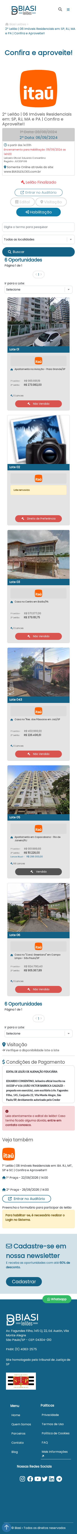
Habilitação (40, 212)
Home (15, 1415)
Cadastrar (24, 1281)
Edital (24, 202)
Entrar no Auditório (29, 1198)
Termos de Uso (53, 1424)
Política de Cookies (56, 1433)
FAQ (45, 1442)
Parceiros (18, 1433)
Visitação (52, 202)
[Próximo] (41, 274)
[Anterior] (36, 274)
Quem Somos (21, 1424)
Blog (14, 1452)
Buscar (18, 251)
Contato (17, 1443)
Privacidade (50, 1415)
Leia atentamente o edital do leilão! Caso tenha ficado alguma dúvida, (35, 1120)
